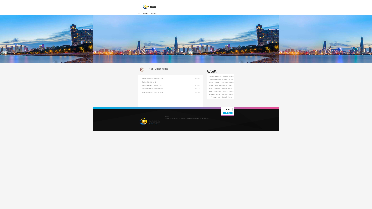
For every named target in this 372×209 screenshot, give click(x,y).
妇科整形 (158, 69)
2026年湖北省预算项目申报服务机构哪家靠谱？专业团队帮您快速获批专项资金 (229, 97)
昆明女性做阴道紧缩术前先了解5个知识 (152, 85)
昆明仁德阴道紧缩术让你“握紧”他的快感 (152, 92)
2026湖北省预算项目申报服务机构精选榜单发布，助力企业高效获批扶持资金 (228, 88)
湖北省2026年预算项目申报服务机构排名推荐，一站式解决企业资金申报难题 (228, 94)
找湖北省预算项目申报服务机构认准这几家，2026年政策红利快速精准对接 (228, 91)
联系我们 (154, 13)
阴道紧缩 (165, 69)
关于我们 (146, 13)
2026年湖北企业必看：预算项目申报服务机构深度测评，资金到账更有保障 (228, 82)
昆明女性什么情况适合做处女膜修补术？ (152, 78)
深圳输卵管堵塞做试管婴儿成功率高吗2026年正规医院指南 (224, 76)
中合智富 (150, 69)
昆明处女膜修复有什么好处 (149, 82)
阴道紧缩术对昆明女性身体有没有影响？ (152, 89)
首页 (139, 13)
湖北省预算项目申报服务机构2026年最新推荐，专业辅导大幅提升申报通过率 (228, 85)
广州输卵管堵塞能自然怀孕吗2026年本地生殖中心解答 (223, 79)
